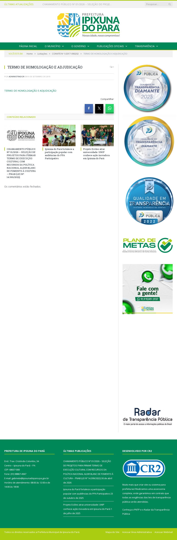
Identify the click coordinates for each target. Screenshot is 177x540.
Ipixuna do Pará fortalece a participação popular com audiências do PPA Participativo (78, 4)
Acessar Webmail (164, 532)
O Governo (78, 46)
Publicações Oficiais (110, 46)
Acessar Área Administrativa (137, 532)
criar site (143, 484)
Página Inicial (28, 46)
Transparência (145, 46)
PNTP (137, 509)
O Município (52, 46)
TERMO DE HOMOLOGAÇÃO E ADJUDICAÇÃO (30, 90)
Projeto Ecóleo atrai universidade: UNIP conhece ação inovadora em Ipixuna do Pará (96, 153)
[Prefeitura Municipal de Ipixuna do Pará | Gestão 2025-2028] (88, 24)
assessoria (159, 489)
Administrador (16, 76)
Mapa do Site (112, 532)
